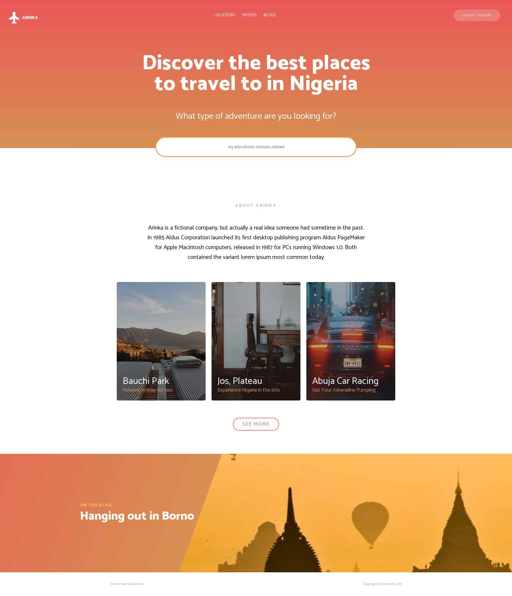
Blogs (270, 15)
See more (255, 424)
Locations (224, 15)
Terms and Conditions (126, 584)
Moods (249, 15)
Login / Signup (477, 15)
